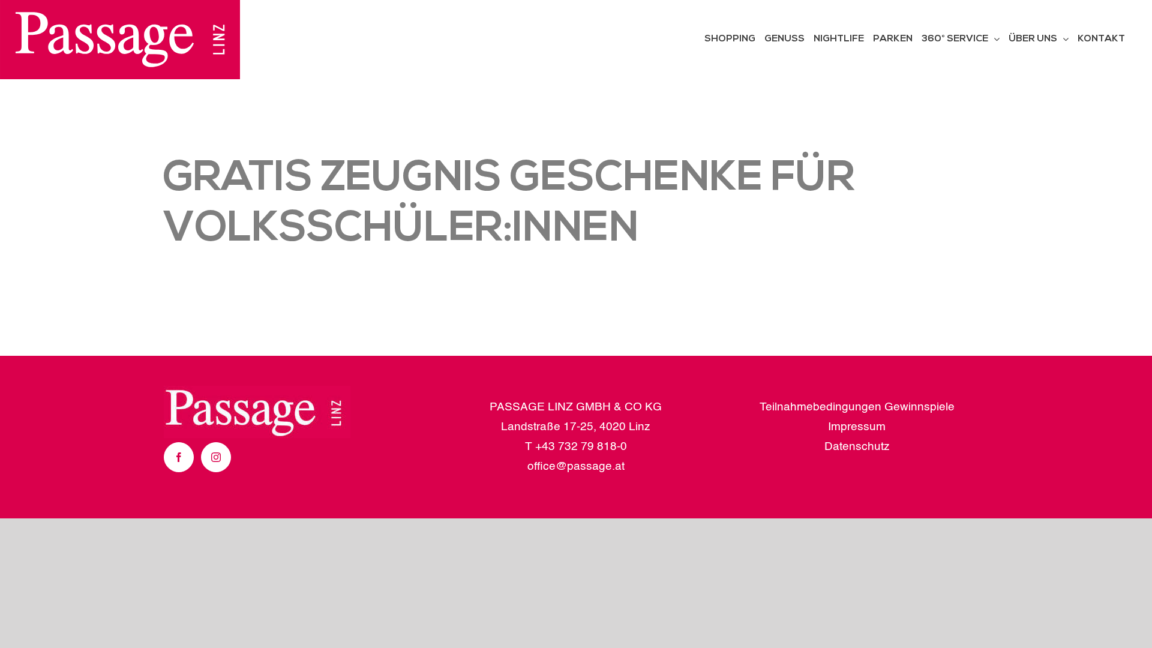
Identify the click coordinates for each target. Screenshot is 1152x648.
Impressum (857, 427)
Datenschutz (857, 446)
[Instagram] (216, 457)
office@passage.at (576, 466)
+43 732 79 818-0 (581, 446)
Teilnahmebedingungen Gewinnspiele (857, 407)
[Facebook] (179, 457)
